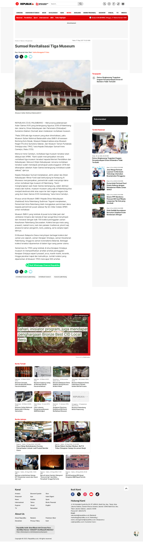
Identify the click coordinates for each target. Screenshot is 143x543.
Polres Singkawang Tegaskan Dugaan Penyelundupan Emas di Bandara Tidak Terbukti (109, 79)
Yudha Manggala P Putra (40, 52)
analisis (77, 13)
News (22, 41)
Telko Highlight (60, 17)
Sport (36, 17)
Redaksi (33, 518)
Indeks (124, 13)
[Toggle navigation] (17, 3)
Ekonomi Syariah (32, 13)
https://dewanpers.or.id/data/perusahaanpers (31, 532)
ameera (19, 13)
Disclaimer (18, 521)
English (48, 505)
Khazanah (18, 496)
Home (17, 41)
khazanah (53, 13)
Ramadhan (33, 508)
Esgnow (17, 505)
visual (111, 13)
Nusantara (29, 41)
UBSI (51, 17)
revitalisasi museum (45, 277)
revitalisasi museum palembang (25, 277)
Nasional (19, 17)
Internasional (43, 17)
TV (117, 13)
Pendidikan (28, 17)
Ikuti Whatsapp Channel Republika (44, 265)
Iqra (31, 496)
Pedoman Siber (51, 518)
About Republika (20, 518)
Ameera (17, 493)
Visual (32, 505)
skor (44, 13)
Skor (47, 493)
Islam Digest (50, 496)
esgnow (102, 13)
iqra (62, 13)
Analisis (32, 499)
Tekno (32, 502)
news (69, 13)
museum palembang (60, 277)
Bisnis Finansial (89, 13)
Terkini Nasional (98, 130)
